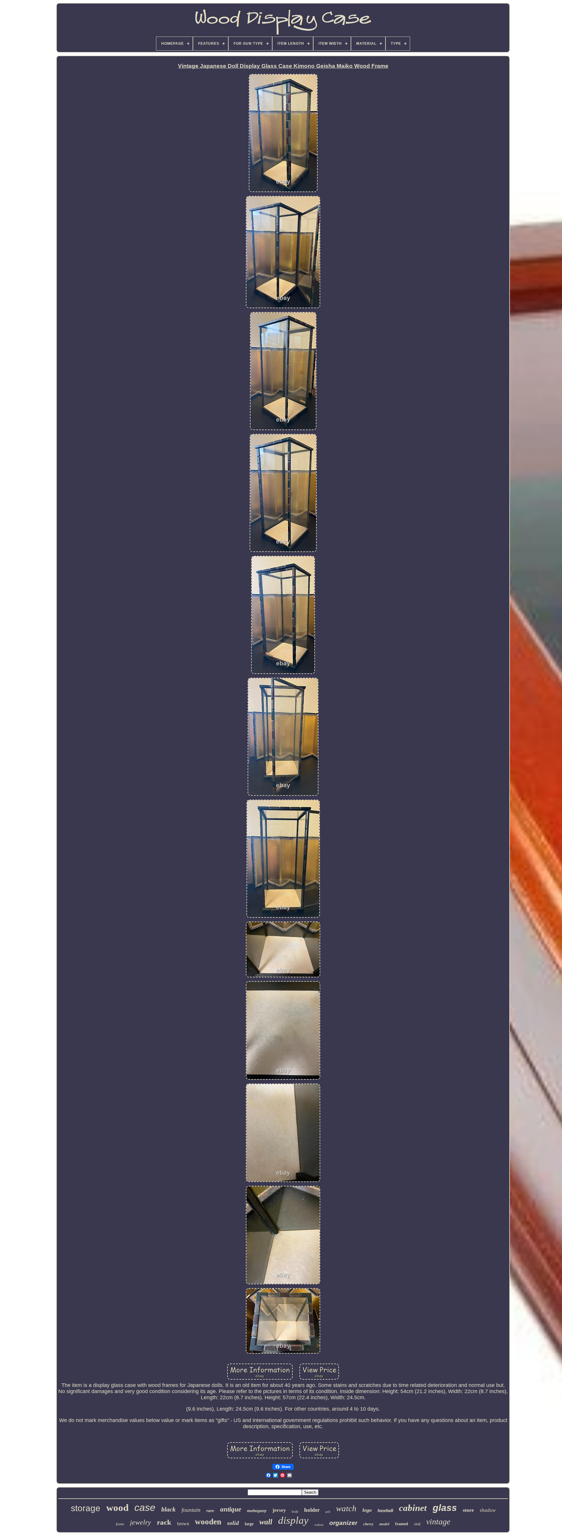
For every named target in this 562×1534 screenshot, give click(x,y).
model (384, 1524)
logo (367, 1510)
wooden (208, 1521)
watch (346, 1508)
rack (164, 1522)
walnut (318, 1524)
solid (233, 1523)
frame (120, 1524)
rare (210, 1510)
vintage (438, 1521)
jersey (279, 1510)
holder (312, 1510)
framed (401, 1524)
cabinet (413, 1508)
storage (85, 1508)
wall (265, 1522)
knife (295, 1511)
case (144, 1507)
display (293, 1520)
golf (327, 1511)
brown (183, 1523)
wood (117, 1507)
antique (230, 1509)
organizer (343, 1522)
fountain (191, 1510)
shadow (488, 1510)
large (249, 1524)
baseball (385, 1510)
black (168, 1509)
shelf (417, 1524)
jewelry (140, 1522)
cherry (368, 1524)
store (468, 1510)
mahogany (257, 1510)
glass (445, 1507)
